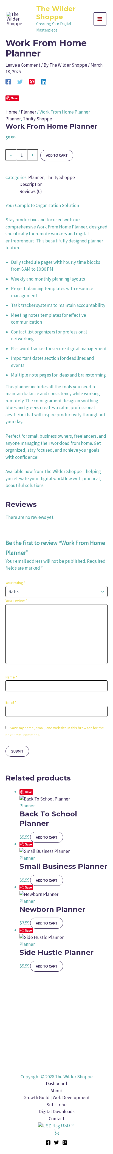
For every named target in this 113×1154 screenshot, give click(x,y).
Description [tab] (31, 184)
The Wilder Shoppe (56, 13)
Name (11, 677)
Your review (16, 600)
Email (10, 702)
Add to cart (56, 155)
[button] (56, 1126)
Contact (56, 1119)
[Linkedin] (43, 81)
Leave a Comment (22, 65)
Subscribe (56, 1105)
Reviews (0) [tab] (30, 191)
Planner (28, 112)
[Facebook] (8, 81)
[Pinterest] (32, 81)
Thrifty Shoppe (37, 119)
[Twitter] (20, 81)
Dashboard (56, 1084)
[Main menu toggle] (100, 19)
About (56, 1091)
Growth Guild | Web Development (57, 1097)
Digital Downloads (57, 1111)
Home (11, 112)
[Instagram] (64, 1142)
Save (14, 98)
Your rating (15, 582)
